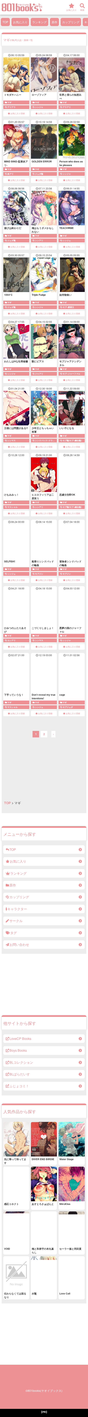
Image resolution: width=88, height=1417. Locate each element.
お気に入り (20, 22)
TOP (5, 22)
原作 (54, 22)
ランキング (39, 22)
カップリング (70, 22)
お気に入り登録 (17, 113)
